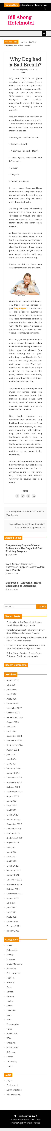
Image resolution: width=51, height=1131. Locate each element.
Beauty (10, 954)
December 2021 (14, 879)
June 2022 (11, 852)
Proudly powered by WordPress (25, 1119)
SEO (9, 1038)
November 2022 (14, 828)
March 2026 (12, 703)
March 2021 (12, 921)
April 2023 (11, 810)
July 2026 (11, 685)
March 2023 (12, 814)
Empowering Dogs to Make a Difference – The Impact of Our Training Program (24, 548)
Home (9, 1005)
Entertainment (13, 973)
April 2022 (11, 861)
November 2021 (14, 884)
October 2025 (13, 712)
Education (11, 968)
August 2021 (13, 898)
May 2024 (11, 763)
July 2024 (11, 754)
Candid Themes (32, 1122)
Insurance (11, 1010)
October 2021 (13, 889)
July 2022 (11, 847)
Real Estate (12, 1033)
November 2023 (14, 782)
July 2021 (11, 903)
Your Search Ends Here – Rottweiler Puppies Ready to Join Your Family (25, 567)
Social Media (12, 1047)
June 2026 (11, 689)
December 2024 (14, 736)
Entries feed (12, 1085)
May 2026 (11, 694)
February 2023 (14, 819)
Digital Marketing (14, 964)
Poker (9, 1029)
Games (10, 991)
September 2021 (15, 893)
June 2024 (11, 759)
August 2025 (13, 722)
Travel (9, 1066)
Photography (13, 1024)
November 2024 (14, 740)
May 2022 (11, 856)
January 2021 (13, 930)
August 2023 (13, 796)
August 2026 (13, 680)
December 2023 (14, 777)
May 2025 (11, 731)
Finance (10, 982)
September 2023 (15, 791)
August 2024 (13, 750)
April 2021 (11, 917)
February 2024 (14, 768)
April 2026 (11, 698)
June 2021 (11, 907)
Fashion (10, 977)
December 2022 (14, 824)
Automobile (12, 950)
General (10, 996)
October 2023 (13, 787)
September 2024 (15, 745)
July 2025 (11, 726)
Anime (10, 945)
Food (9, 987)
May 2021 (11, 912)
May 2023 (11, 805)
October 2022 (13, 833)
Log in (9, 1080)
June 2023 (11, 801)
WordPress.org (14, 1094)
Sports (10, 1056)
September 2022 (15, 838)
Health (10, 1001)
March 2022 (12, 865)
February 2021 (14, 926)
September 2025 (15, 717)
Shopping (11, 1042)
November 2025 (14, 708)
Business (11, 959)
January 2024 (13, 773)
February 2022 (14, 870)
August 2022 (13, 842)
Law (9, 1015)
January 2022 (13, 875)
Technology (12, 1061)
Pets (17, 69)
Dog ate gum (20, 308)
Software (11, 1052)
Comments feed (14, 1089)
